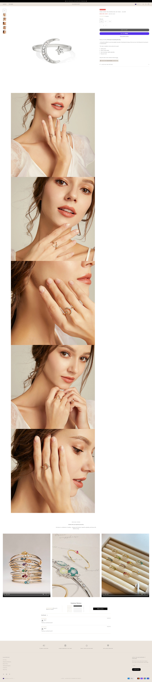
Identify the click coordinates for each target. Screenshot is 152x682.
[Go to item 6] (4, 32)
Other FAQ (5, 669)
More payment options (124, 36)
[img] (43, 618)
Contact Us (5, 667)
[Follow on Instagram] (6, 674)
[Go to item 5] (4, 27)
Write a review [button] (100, 608)
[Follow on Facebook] (3, 674)
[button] (102, 16)
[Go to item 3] (4, 19)
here (117, 57)
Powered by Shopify (76, 678)
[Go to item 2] (4, 15)
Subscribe (136, 669)
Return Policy (5, 663)
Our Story (5, 659)
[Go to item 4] (4, 23)
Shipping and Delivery (7, 661)
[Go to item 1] (4, 10)
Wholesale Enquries (7, 665)
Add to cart (124, 29)
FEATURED (11, 4)
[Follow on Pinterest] (9, 674)
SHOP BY (4, 4)
